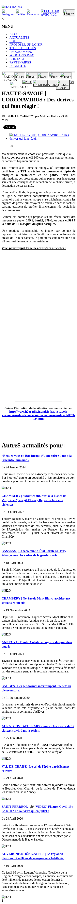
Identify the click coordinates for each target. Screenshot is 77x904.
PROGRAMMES (20, 51)
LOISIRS (15, 41)
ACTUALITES (19, 37)
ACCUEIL (16, 34)
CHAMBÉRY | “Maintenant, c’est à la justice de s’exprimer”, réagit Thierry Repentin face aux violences (34, 500)
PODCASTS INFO (21, 55)
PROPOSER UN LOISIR (25, 44)
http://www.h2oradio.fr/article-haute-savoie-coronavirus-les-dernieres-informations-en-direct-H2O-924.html (38, 415)
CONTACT (17, 59)
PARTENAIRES (20, 62)
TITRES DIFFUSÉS (22, 48)
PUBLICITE (17, 66)
